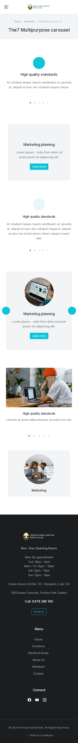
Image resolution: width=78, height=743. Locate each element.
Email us (39, 611)
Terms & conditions (41, 735)
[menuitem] (39, 639)
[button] (6, 7)
